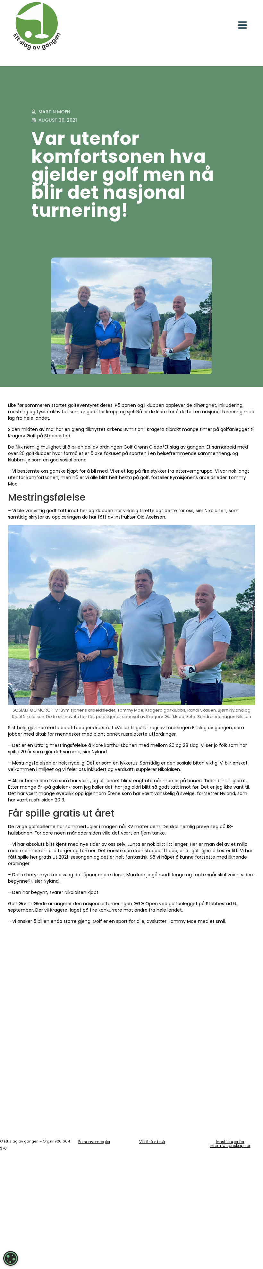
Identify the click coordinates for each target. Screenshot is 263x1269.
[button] (242, 25)
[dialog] (10, 1258)
